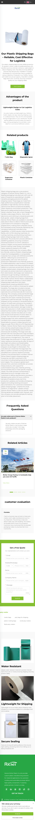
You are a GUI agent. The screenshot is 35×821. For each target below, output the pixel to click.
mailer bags (7, 617)
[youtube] (15, 789)
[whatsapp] (28, 789)
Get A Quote (17, 86)
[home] (17, 8)
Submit (17, 598)
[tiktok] (24, 789)
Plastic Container (26, 177)
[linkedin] (11, 789)
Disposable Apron (26, 157)
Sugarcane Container (9, 178)
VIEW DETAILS (8, 148)
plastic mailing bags (10, 621)
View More (6, 483)
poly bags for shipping (21, 617)
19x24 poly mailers (9, 624)
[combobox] (9, 565)
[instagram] (19, 789)
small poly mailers (25, 621)
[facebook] (6, 789)
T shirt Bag (9, 157)
